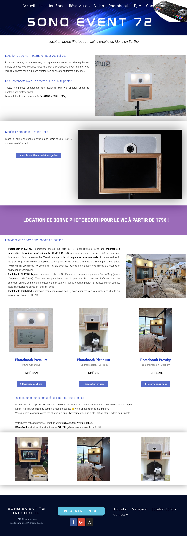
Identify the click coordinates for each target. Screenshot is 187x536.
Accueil (119, 509)
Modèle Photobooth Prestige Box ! (26, 132)
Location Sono (163, 509)
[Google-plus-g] (81, 522)
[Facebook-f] (73, 522)
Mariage (138, 509)
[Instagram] (89, 522)
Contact (119, 515)
